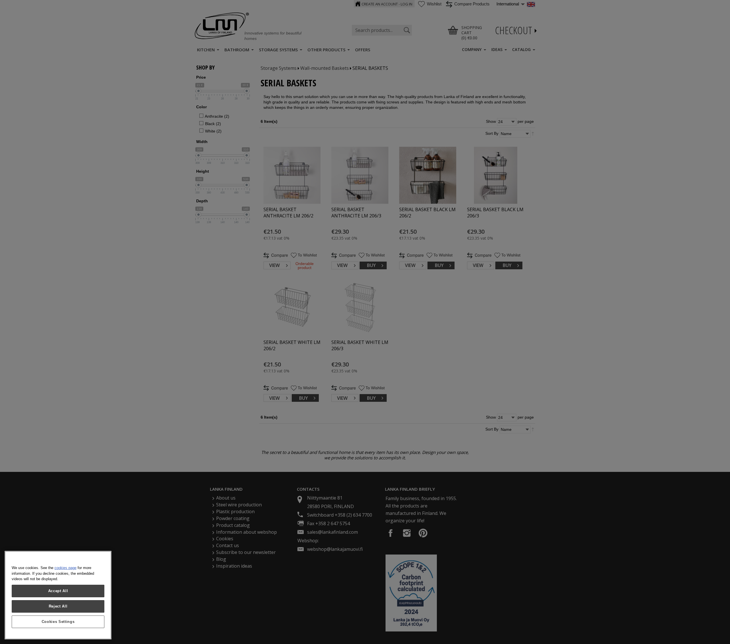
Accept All (58, 591)
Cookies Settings (58, 621)
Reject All (58, 606)
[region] (58, 595)
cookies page (65, 568)
